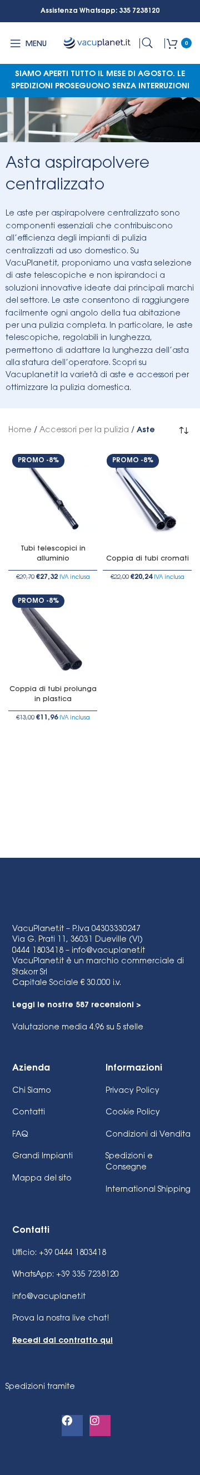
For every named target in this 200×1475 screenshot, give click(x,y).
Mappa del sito (42, 1179)
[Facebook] (72, 1425)
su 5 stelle (77, 1028)
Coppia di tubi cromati (147, 559)
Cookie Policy (133, 1113)
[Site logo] (98, 43)
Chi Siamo (31, 1091)
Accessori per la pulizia (84, 430)
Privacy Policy (132, 1091)
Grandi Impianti (42, 1157)
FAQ (20, 1135)
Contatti (28, 1113)
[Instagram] (100, 1425)
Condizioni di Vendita (148, 1135)
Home (20, 430)
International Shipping (148, 1190)
